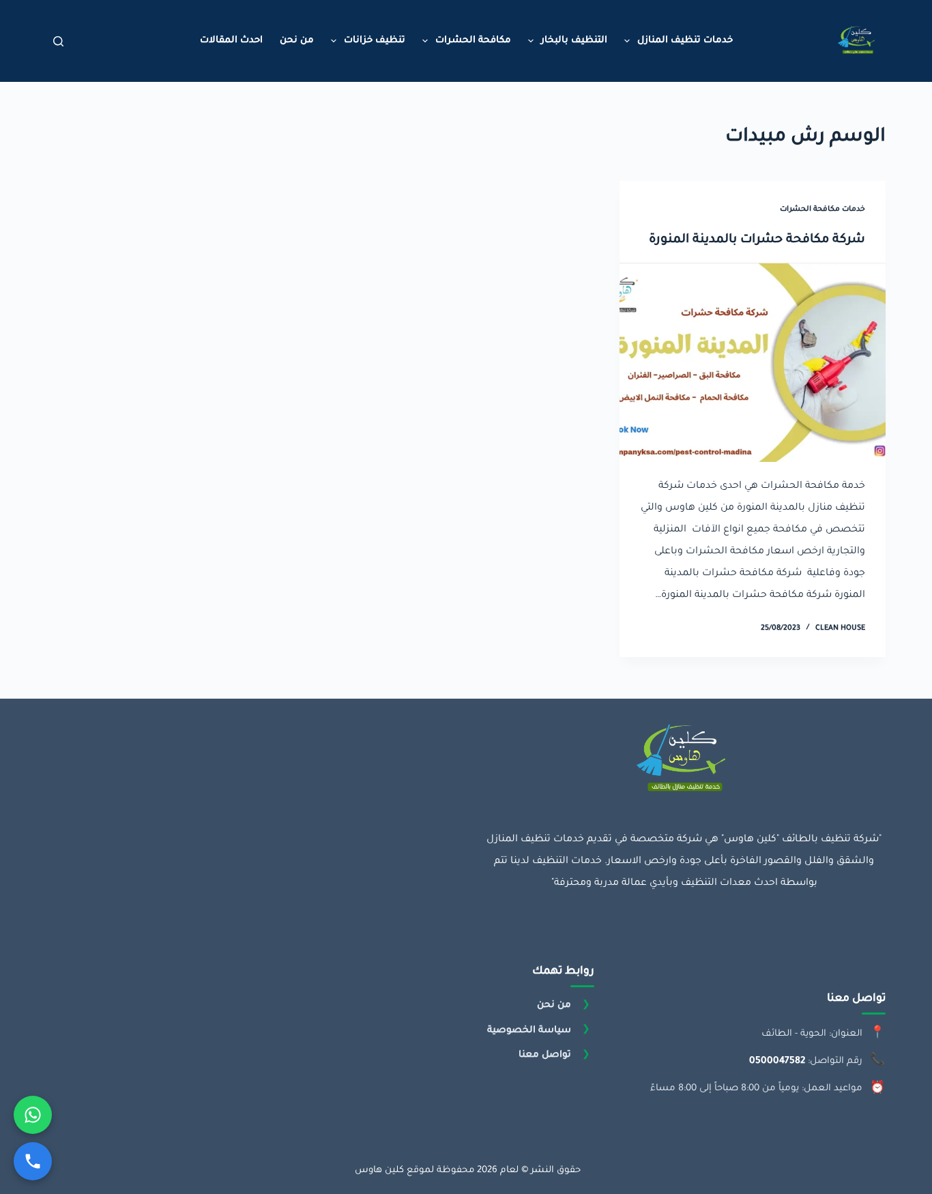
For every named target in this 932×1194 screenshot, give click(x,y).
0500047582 (777, 1061)
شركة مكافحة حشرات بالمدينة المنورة (757, 240)
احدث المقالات (231, 40)
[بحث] (58, 41)
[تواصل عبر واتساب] (33, 1115)
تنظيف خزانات (374, 40)
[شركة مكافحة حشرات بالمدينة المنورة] (753, 362)
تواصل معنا (545, 1055)
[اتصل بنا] (33, 1161)
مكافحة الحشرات (473, 40)
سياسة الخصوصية (529, 1030)
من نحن (297, 40)
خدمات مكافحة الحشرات (822, 209)
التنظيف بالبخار (574, 40)
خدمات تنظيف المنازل (685, 40)
